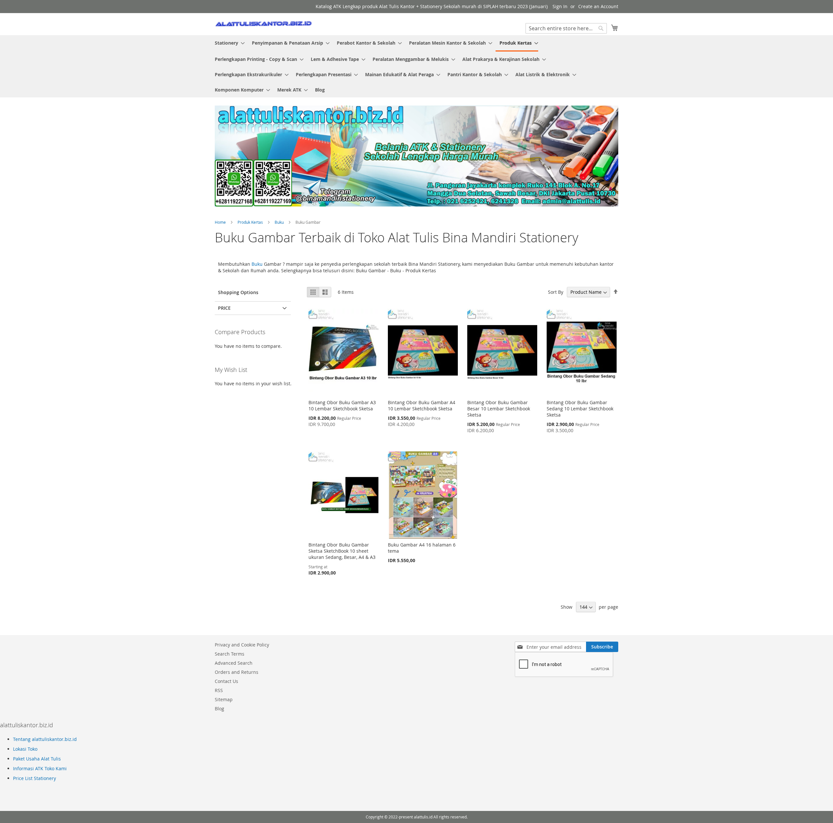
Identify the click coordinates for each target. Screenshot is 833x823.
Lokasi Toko (25, 749)
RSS (219, 690)
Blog (219, 708)
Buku (280, 222)
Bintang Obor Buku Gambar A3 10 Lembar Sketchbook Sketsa (342, 405)
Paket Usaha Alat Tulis (37, 759)
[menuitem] (228, 42)
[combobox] (566, 28)
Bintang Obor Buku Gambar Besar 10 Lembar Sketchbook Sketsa (498, 408)
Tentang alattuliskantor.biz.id (45, 739)
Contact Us (226, 681)
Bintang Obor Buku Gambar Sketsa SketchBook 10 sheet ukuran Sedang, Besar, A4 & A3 (342, 551)
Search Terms (229, 654)
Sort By (555, 292)
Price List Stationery (34, 778)
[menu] (416, 66)
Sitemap (224, 699)
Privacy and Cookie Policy (242, 645)
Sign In (560, 6)
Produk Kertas (251, 222)
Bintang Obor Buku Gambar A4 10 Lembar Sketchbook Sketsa (421, 405)
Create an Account (598, 6)
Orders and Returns (236, 672)
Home (221, 222)
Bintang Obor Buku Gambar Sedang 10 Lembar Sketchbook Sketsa (580, 408)
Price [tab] (224, 308)
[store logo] (263, 24)
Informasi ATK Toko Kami (40, 768)
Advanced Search (234, 663)
